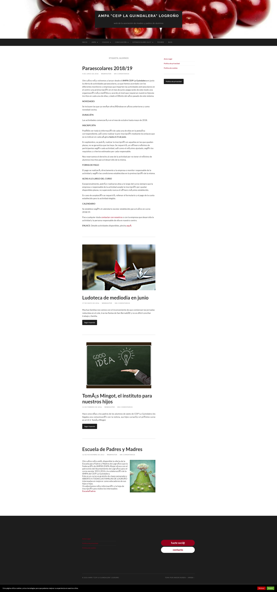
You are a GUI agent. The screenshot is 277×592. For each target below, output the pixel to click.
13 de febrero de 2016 (92, 407)
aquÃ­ (128, 225)
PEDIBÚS (160, 42)
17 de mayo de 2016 (90, 303)
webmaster (106, 74)
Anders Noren (179, 577)
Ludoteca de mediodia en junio (115, 298)
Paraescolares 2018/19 (107, 68)
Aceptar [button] (270, 588)
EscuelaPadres (89, 491)
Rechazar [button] (261, 588)
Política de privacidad (172, 63)
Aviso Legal (168, 59)
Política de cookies (171, 68)
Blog (170, 42)
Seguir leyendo (89, 322)
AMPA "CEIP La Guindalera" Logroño (138, 16)
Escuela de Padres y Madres (112, 449)
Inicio (84, 42)
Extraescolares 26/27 (142, 42)
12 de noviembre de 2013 (93, 455)
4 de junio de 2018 (90, 74)
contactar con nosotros (111, 217)
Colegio (105, 42)
